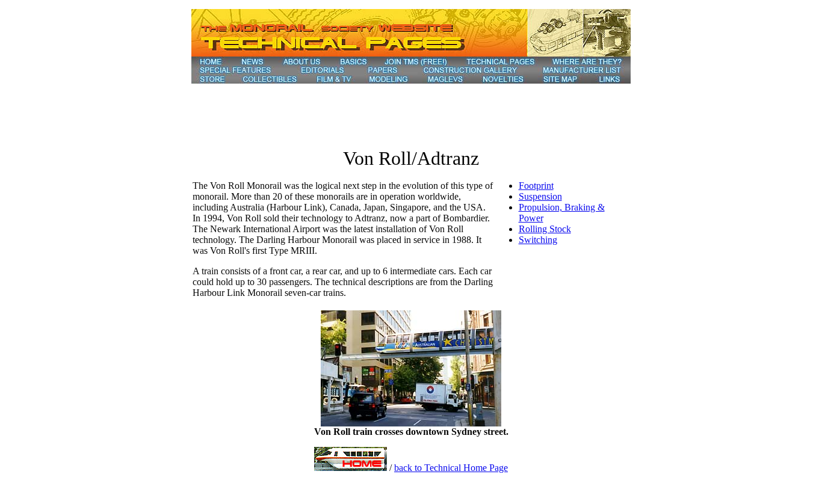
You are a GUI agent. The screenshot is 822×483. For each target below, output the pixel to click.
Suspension (540, 196)
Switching (538, 240)
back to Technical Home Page (451, 468)
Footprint (536, 185)
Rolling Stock (545, 229)
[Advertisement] (411, 111)
